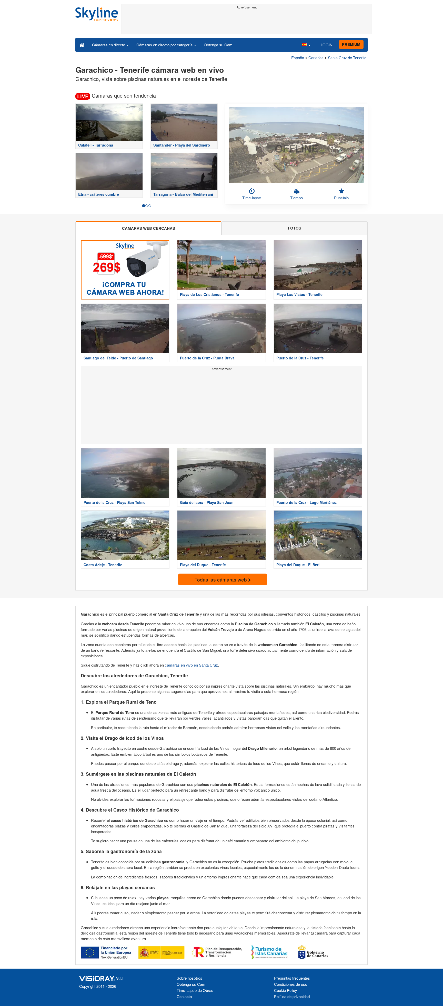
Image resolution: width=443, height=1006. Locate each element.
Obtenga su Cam (218, 44)
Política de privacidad (292, 996)
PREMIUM (351, 44)
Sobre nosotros (189, 978)
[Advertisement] (246, 22)
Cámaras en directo (109, 44)
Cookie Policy (285, 990)
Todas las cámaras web (221, 579)
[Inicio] (82, 44)
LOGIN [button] (327, 44)
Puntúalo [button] (341, 197)
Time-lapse (251, 197)
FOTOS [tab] (294, 228)
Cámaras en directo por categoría (165, 44)
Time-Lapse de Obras (195, 990)
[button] (306, 44)
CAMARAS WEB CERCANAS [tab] (148, 228)
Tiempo (296, 197)
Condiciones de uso (290, 984)
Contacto (184, 996)
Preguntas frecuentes (292, 978)
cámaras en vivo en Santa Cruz (191, 665)
